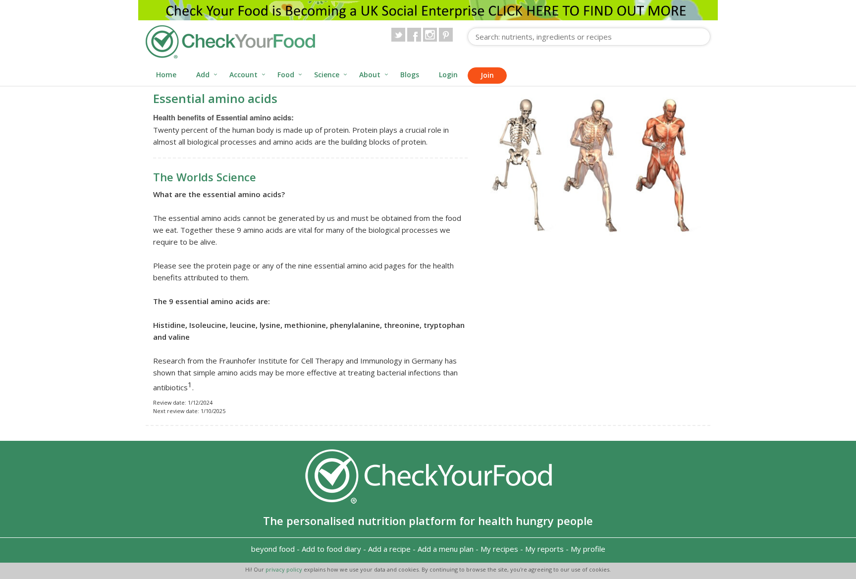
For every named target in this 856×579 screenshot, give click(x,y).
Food (285, 74)
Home (166, 74)
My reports (544, 549)
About (369, 74)
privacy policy (285, 569)
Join (487, 75)
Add (203, 74)
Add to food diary (331, 549)
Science (326, 74)
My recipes (499, 549)
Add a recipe (389, 549)
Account (243, 74)
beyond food (273, 549)
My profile (588, 549)
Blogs (409, 74)
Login (448, 74)
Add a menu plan (446, 549)
